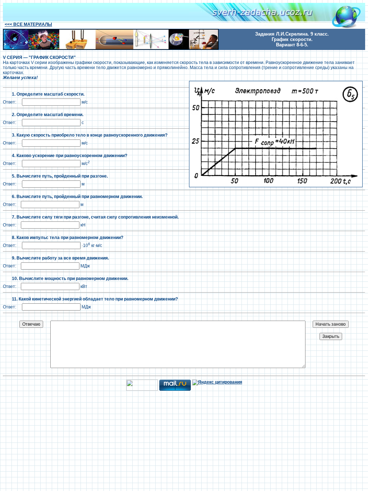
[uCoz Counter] (142, 389)
